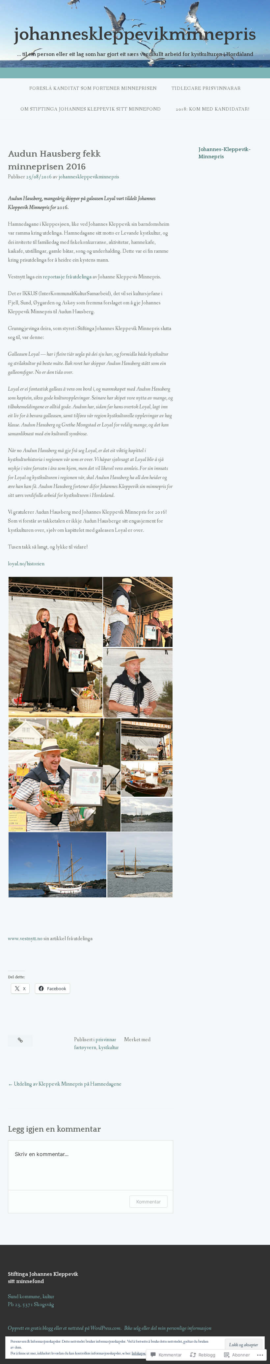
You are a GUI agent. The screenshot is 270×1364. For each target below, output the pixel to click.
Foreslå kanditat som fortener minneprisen (93, 88)
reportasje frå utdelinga (67, 276)
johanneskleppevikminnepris (135, 34)
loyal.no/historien (26, 563)
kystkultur (108, 1047)
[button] (55, 647)
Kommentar (148, 1201)
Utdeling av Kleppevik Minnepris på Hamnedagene (68, 1084)
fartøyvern (85, 1047)
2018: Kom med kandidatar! (213, 109)
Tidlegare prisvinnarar (206, 88)
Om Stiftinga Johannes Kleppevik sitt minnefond (90, 109)
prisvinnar (105, 1039)
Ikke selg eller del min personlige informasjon (167, 1328)
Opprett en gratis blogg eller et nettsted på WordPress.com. (65, 1328)
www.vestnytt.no (25, 938)
